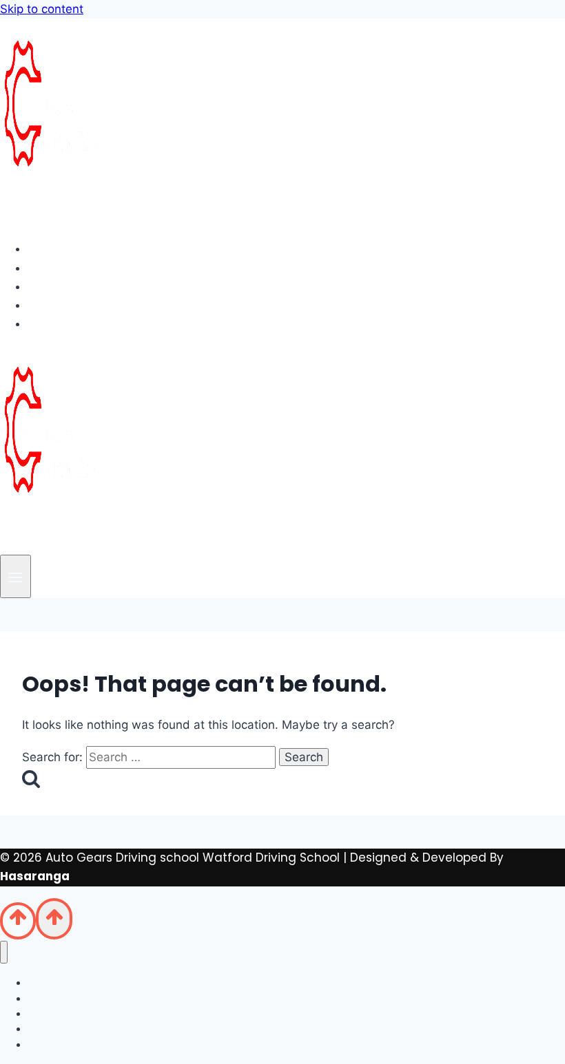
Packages (70, 286)
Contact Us (74, 323)
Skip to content (41, 9)
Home (57, 248)
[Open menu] (15, 576)
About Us (66, 267)
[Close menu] (4, 952)
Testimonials (79, 305)
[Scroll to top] (18, 920)
